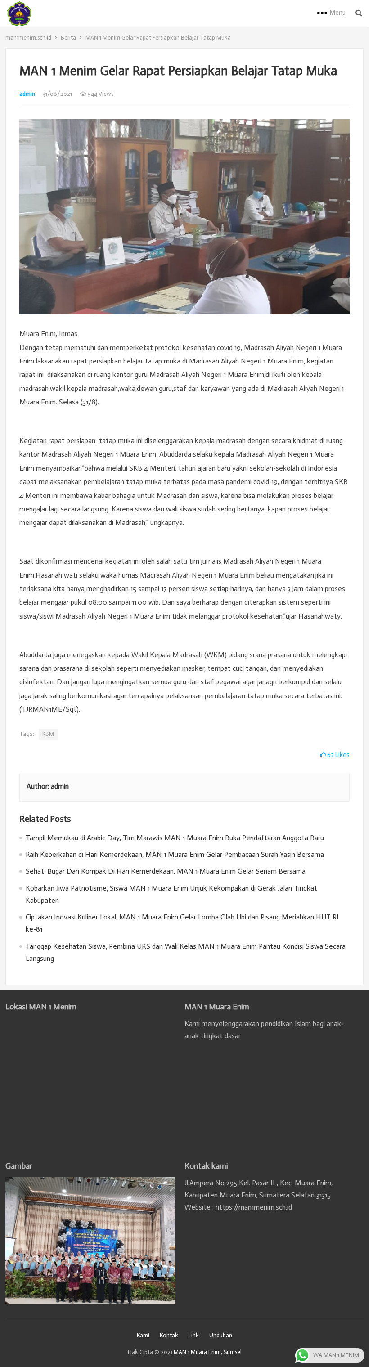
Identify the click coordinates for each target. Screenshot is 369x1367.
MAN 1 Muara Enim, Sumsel (208, 1352)
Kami (143, 1335)
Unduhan (220, 1335)
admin (27, 93)
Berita (68, 37)
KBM (48, 734)
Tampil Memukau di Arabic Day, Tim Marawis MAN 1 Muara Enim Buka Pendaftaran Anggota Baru (175, 838)
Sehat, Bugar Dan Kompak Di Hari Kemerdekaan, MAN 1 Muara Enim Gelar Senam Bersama (166, 871)
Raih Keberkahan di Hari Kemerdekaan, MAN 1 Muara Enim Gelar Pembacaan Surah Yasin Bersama (175, 854)
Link (194, 1335)
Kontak (169, 1335)
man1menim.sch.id (28, 37)
